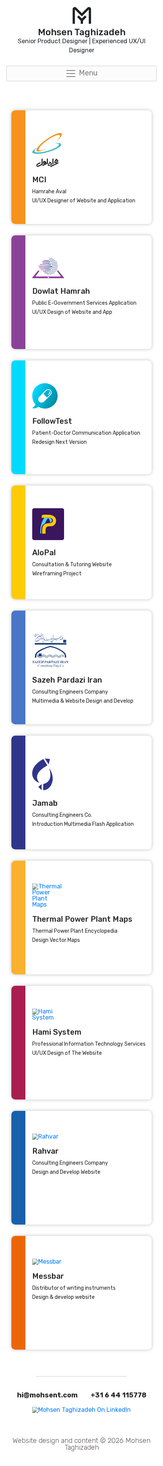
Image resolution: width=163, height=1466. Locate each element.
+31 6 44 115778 (118, 1395)
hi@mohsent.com (47, 1395)
